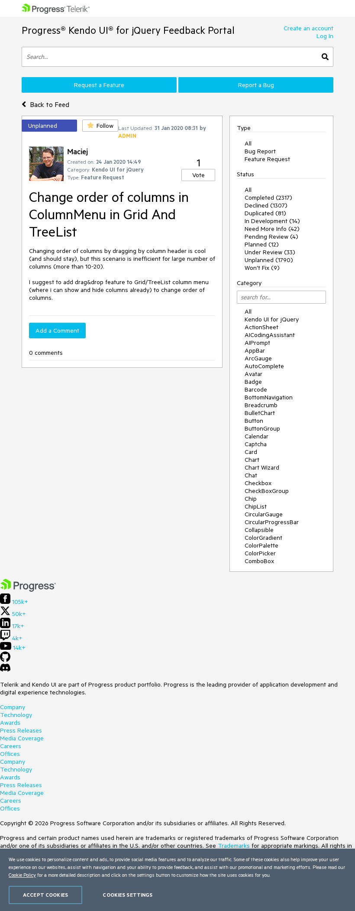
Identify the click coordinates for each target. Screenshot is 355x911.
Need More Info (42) (272, 229)
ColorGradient (263, 537)
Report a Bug (256, 85)
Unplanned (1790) (269, 260)
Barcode (256, 389)
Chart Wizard (262, 467)
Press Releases (21, 730)
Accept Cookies (45, 895)
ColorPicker (260, 553)
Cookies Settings (127, 895)
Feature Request (267, 159)
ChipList (256, 506)
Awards (10, 722)
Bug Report (260, 151)
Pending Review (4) (271, 236)
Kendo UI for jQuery (272, 319)
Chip (251, 499)
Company (12, 707)
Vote (198, 175)
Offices (10, 754)
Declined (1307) (266, 205)
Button (254, 421)
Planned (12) (262, 244)
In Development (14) (272, 221)
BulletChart (260, 413)
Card (251, 452)
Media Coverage (22, 738)
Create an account (308, 28)
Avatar (253, 374)
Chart (252, 460)
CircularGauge (264, 514)
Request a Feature (99, 85)
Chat (251, 475)
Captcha (256, 444)
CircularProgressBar (272, 522)
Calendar (256, 436)
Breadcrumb (261, 405)
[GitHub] (5, 660)
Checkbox (258, 483)
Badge (253, 382)
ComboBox (259, 561)
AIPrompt (257, 343)
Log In (324, 36)
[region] (177, 880)
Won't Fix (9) (262, 268)
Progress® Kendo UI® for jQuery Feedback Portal (128, 30)
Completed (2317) (268, 197)
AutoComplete (264, 366)
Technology (16, 715)
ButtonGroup (262, 428)
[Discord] (5, 670)
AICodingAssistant (270, 335)
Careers (10, 746)
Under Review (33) (270, 252)
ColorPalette (261, 545)
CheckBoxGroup (267, 491)
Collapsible (259, 530)
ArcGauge (258, 358)
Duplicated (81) (265, 213)
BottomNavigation (269, 397)
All (248, 143)
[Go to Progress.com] (28, 589)
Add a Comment (57, 330)
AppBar (255, 350)
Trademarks (234, 845)
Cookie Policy (22, 875)
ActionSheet (261, 327)
